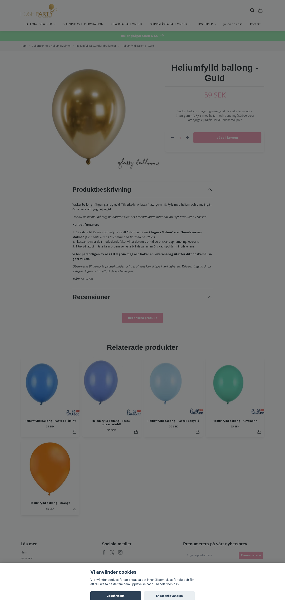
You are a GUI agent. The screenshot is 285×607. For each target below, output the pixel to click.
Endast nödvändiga (169, 595)
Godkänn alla (116, 595)
